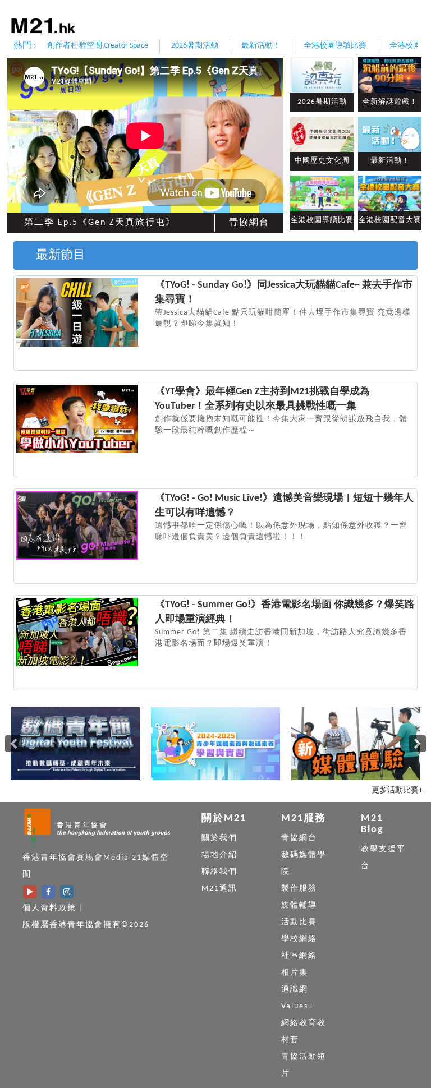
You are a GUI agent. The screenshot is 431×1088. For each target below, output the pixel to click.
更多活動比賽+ (397, 790)
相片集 (294, 973)
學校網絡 (299, 939)
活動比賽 (299, 922)
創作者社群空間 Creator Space (97, 46)
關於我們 (219, 838)
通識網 (294, 989)
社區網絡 (299, 956)
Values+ (297, 1006)
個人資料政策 (49, 908)
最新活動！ (261, 46)
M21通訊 (219, 888)
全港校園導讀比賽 (335, 46)
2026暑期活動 (194, 46)
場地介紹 (219, 855)
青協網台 (249, 222)
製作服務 (299, 888)
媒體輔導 (299, 905)
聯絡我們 (219, 872)
